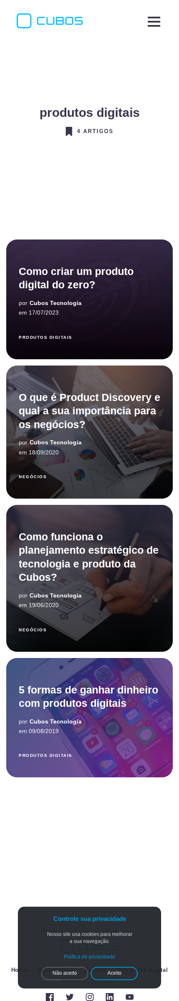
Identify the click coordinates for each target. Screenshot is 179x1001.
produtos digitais (45, 337)
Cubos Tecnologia (56, 303)
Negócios (33, 476)
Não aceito (64, 973)
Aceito (114, 973)
